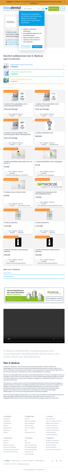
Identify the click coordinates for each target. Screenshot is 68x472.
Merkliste (27, 418)
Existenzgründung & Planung (11, 449)
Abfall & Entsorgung (8, 445)
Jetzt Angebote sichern (54, 298)
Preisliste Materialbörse (52, 428)
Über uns (5, 442)
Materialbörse (7, 421)
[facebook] (52, 460)
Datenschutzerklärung (30, 445)
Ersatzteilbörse (7, 423)
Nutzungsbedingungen (31, 447)
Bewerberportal (7, 428)
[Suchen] (39, 9)
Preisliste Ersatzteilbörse (52, 430)
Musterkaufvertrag (51, 445)
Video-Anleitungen (8, 276)
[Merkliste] (46, 8)
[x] (60, 460)
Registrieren (38, 46)
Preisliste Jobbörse (51, 432)
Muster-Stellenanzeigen (52, 442)
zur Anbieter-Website (14, 44)
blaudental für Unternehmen (53, 449)
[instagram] (56, 460)
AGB (26, 440)
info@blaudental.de (24, 464)
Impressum (28, 442)
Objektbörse (6, 430)
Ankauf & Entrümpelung (9, 447)
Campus (5, 432)
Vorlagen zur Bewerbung (52, 440)
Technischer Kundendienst (10, 451)
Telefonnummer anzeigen (16, 40)
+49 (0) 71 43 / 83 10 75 (10, 464)
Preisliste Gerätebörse (52, 425)
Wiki (26, 430)
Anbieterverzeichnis (30, 432)
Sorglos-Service (7, 273)
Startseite (6, 440)
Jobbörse (5, 425)
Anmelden (26, 46)
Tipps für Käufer (29, 425)
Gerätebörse (6, 418)
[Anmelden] (43, 8)
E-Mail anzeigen (13, 42)
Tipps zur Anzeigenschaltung (53, 421)
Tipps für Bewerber (30, 423)
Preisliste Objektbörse (52, 434)
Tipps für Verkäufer (30, 428)
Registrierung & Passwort (52, 423)
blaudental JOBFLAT (51, 447)
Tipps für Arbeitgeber (30, 421)
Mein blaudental (50, 418)
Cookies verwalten (29, 454)
